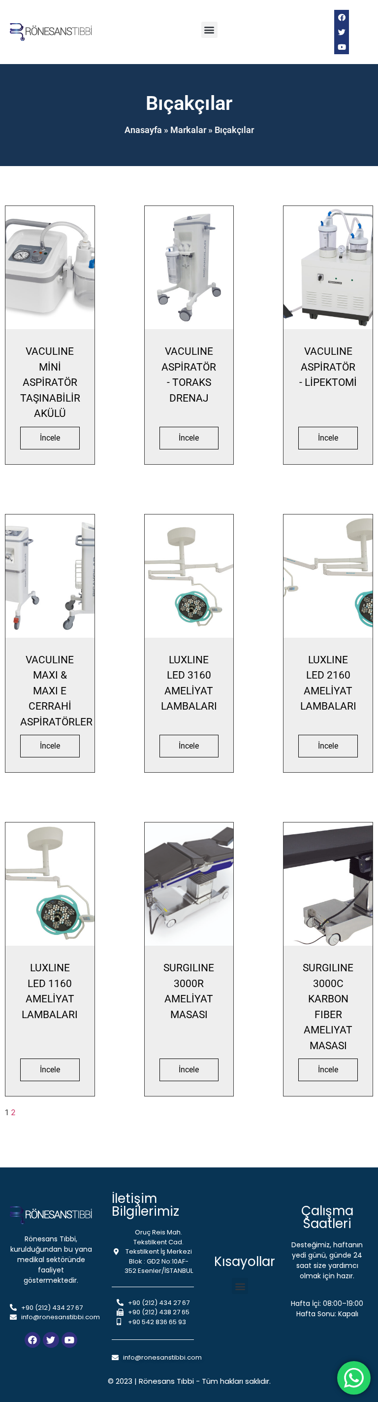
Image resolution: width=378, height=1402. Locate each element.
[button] (209, 30)
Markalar (188, 130)
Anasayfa (143, 130)
